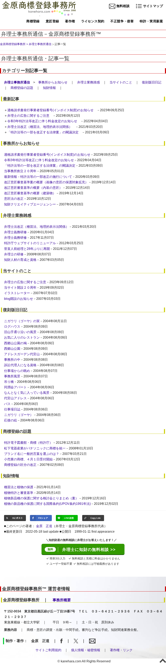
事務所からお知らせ (52, 82)
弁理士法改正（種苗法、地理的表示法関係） (39, 126)
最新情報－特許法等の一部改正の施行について (38, 176)
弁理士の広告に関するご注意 (28, 115)
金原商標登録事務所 (13, 44)
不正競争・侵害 (122, 21)
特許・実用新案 (151, 21)
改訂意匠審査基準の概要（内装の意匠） (33, 187)
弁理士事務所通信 (40, 44)
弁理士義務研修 (15, 232)
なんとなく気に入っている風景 (26, 392)
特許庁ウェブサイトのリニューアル (30, 243)
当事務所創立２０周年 (20, 171)
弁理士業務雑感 (88, 82)
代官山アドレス (15, 398)
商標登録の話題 (22, 88)
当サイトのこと (121, 82)
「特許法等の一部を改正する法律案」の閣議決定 (43, 132)
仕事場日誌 (12, 409)
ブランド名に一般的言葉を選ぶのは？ (31, 454)
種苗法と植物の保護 (18, 487)
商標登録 (33, 21)
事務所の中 (12, 359)
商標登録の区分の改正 (20, 464)
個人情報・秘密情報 (85, 650)
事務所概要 (62, 600)
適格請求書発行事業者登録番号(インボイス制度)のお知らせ (50, 110)
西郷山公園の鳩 (15, 343)
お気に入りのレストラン (22, 337)
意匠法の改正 (13, 198)
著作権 (70, 21)
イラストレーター (17, 293)
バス (7, 404)
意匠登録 (52, 21)
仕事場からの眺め (17, 370)
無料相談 (122, 6)
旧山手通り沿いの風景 (20, 332)
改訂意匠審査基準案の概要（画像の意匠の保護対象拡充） (46, 182)
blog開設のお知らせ (18, 298)
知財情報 (49, 88)
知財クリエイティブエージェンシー (30, 204)
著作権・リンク (121, 650)
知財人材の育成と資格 (20, 259)
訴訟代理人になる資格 (20, 365)
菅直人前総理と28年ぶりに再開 (27, 248)
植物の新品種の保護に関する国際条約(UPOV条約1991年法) (47, 503)
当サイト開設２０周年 (20, 287)
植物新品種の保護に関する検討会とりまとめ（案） (41, 498)
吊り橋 (9, 381)
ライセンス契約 (92, 21)
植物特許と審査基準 (18, 492)
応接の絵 (10, 420)
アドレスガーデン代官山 (22, 354)
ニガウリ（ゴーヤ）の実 (22, 321)
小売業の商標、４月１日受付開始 (28, 459)
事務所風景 (12, 376)
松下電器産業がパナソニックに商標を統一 (35, 448)
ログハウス (12, 326)
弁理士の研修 (13, 254)
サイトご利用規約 (48, 650)
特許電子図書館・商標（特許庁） (28, 442)
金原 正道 (44, 526)
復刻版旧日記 (151, 82)
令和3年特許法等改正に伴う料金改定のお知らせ (42, 121)
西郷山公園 (12, 348)
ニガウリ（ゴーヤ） (18, 415)
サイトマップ (152, 6)
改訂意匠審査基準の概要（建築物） (30, 193)
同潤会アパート (15, 387)
